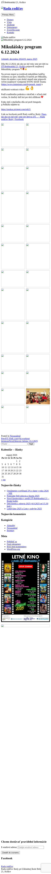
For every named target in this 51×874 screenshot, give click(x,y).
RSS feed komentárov (16, 546)
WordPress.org (13, 549)
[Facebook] (25, 428)
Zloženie (11, 25)
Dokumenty (12, 27)
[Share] (25, 432)
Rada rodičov (7, 866)
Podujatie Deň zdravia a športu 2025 (23, 496)
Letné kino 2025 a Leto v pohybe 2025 (24, 508)
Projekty (10, 530)
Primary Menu (8, 15)
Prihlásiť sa (12, 541)
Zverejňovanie (13, 30)
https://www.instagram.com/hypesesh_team (21, 84)
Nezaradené (15, 436)
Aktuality (11, 525)
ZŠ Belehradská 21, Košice (13, 66)
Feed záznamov (14, 544)
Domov (10, 19)
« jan (3, 479)
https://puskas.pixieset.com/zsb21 (16, 109)
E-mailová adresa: (9, 847)
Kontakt (10, 32)
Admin (4, 59)
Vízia (9, 22)
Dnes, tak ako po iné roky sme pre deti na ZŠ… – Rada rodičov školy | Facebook (24, 117)
